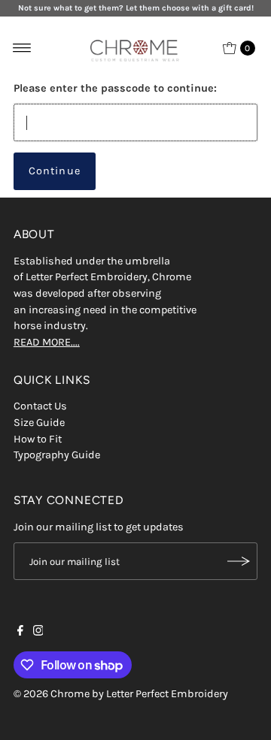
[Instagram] (38, 632)
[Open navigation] (22, 48)
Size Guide (39, 422)
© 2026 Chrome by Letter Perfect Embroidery (121, 693)
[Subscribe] (238, 561)
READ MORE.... (47, 342)
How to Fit (38, 439)
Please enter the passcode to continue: (115, 88)
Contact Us (40, 406)
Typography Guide (57, 455)
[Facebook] (20, 632)
